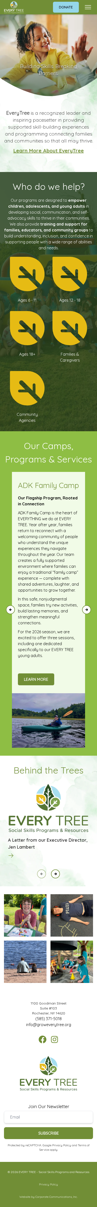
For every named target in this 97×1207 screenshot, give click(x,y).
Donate (66, 7)
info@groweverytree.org (48, 1024)
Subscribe (48, 1133)
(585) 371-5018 (48, 1018)
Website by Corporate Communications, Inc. (48, 1197)
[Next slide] (86, 609)
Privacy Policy (61, 1145)
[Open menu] (88, 7)
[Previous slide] (10, 609)
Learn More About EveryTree (48, 150)
